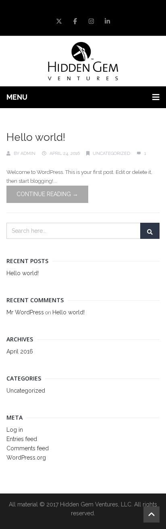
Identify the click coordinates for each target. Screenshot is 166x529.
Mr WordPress (25, 312)
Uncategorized (111, 153)
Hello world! (35, 137)
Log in (14, 430)
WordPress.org (26, 457)
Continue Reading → (47, 194)
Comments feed (27, 448)
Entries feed (21, 439)
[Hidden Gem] (83, 61)
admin (28, 153)
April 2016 (19, 351)
